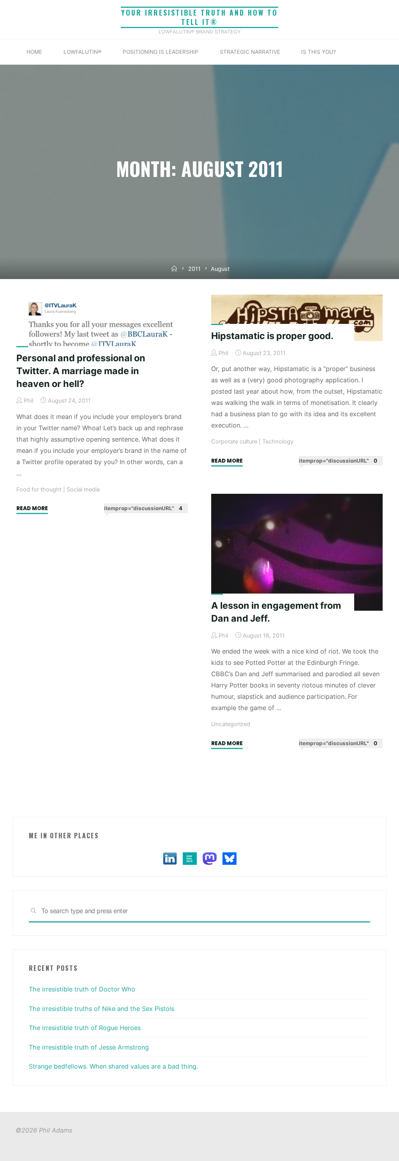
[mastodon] (210, 858)
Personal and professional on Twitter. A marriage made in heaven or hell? (80, 370)
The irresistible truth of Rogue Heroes (85, 1028)
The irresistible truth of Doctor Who (82, 989)
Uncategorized (230, 724)
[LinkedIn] (170, 858)
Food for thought (39, 489)
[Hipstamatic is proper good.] (297, 318)
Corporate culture (234, 441)
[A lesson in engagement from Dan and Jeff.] (297, 552)
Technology (277, 441)
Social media (83, 489)
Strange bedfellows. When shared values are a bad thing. (113, 1066)
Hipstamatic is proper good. (272, 335)
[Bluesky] (229, 858)
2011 (194, 268)
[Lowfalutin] (190, 858)
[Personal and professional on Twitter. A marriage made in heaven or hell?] (102, 329)
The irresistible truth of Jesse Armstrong (89, 1047)
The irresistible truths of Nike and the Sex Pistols (101, 1009)
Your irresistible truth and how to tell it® (199, 17)
